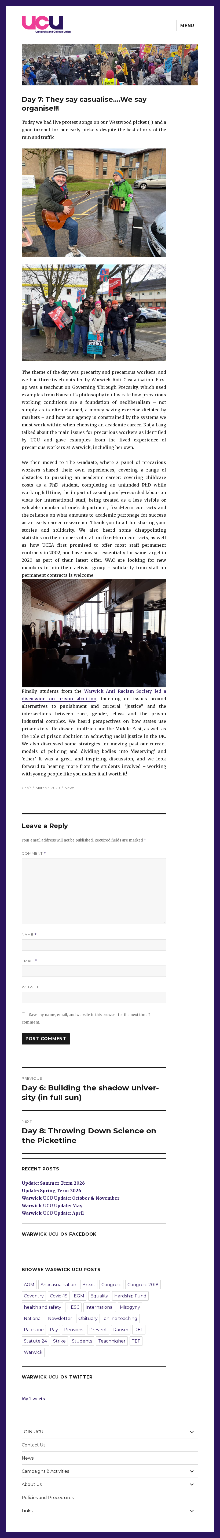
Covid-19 (59, 1295)
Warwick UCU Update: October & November (70, 1198)
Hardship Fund (130, 1295)
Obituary (88, 1318)
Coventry (34, 1295)
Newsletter (60, 1318)
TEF (136, 1341)
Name (29, 934)
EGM (79, 1295)
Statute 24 (35, 1341)
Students (82, 1341)
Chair (26, 788)
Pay (54, 1329)
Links (27, 1510)
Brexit (88, 1284)
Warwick (33, 1352)
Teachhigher (112, 1341)
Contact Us (33, 1445)
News (69, 788)
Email (29, 961)
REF (138, 1329)
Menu (187, 25)
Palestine (34, 1329)
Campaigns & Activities (45, 1471)
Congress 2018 (143, 1284)
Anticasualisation (58, 1284)
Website (30, 987)
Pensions (73, 1329)
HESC (73, 1307)
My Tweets (33, 1398)
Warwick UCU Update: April (53, 1213)
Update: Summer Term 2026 (53, 1183)
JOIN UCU (32, 1431)
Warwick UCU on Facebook (59, 1234)
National (33, 1318)
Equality (99, 1295)
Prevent (98, 1329)
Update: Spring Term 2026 (51, 1190)
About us (32, 1484)
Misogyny (130, 1307)
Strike (59, 1341)
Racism (120, 1329)
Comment (34, 853)
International (100, 1307)
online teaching (120, 1318)
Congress (111, 1284)
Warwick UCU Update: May (52, 1205)
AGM (29, 1284)
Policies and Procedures (48, 1497)
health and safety (42, 1307)
